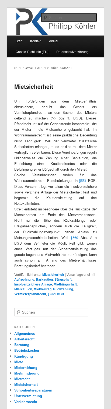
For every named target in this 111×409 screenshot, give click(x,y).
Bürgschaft (63, 279)
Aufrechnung (24, 279)
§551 (82, 180)
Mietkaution (23, 289)
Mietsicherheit (33, 86)
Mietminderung (27, 373)
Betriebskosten (26, 350)
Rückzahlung (63, 289)
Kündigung (23, 356)
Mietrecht (22, 378)
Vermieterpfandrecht (30, 293)
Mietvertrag (42, 289)
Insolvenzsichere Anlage (33, 284)
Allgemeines (24, 333)
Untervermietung (28, 395)
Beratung (21, 344)
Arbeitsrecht (24, 338)
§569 (74, 237)
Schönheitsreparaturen (33, 390)
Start (19, 40)
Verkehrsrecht (25, 401)
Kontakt (35, 40)
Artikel (53, 40)
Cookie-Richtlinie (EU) (32, 51)
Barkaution (44, 279)
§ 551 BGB (56, 293)
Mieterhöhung (25, 367)
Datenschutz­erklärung (72, 51)
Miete (18, 361)
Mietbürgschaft (65, 284)
